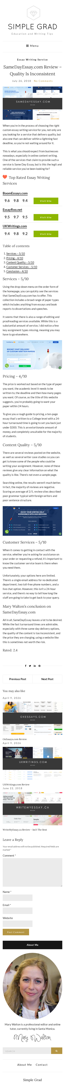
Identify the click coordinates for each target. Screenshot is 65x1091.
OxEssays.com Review (15, 739)
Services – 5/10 (15, 253)
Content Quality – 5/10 (20, 262)
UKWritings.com (15, 226)
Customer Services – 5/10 (21, 266)
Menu (34, 45)
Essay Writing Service (32, 59)
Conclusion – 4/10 (17, 271)
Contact (42, 1064)
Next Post (47, 679)
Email (7, 905)
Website (8, 918)
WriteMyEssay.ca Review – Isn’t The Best (25, 829)
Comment (9, 855)
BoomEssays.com (15, 193)
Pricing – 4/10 (14, 258)
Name (7, 891)
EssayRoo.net (12, 210)
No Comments (43, 80)
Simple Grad (32, 1080)
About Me (24, 1064)
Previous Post (17, 679)
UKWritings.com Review (16, 784)
